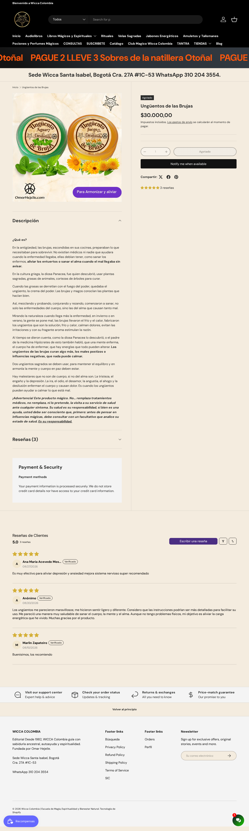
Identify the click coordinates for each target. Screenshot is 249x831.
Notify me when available (188, 164)
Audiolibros (34, 36)
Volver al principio (124, 709)
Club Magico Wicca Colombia (150, 44)
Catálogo (116, 44)
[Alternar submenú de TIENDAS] (210, 43)
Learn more (52, 3)
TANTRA (183, 44)
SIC (107, 778)
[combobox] (125, 19)
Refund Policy (115, 755)
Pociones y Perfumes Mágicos (35, 44)
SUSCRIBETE (96, 44)
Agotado (205, 151)
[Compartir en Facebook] (168, 177)
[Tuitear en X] (161, 177)
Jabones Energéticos (162, 36)
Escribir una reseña (193, 541)
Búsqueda (112, 739)
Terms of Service (117, 770)
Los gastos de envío (179, 122)
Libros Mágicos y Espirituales (69, 36)
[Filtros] (223, 541)
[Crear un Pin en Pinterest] (176, 177)
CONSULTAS (72, 44)
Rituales (107, 36)
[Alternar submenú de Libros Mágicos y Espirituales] (95, 36)
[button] (234, 19)
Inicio (16, 36)
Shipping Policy (116, 763)
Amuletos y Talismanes (200, 36)
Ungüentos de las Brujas (35, 87)
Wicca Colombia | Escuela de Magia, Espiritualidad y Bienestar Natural (60, 808)
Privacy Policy (115, 747)
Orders (150, 739)
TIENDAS (200, 44)
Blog (219, 44)
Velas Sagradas (129, 36)
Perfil (148, 747)
